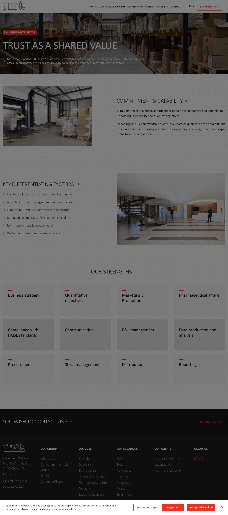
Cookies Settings (146, 507)
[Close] (222, 507)
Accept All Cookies (201, 507)
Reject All (173, 507)
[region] (114, 507)
